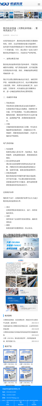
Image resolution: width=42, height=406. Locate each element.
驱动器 (8, 161)
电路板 (19, 185)
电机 (15, 161)
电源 (8, 149)
